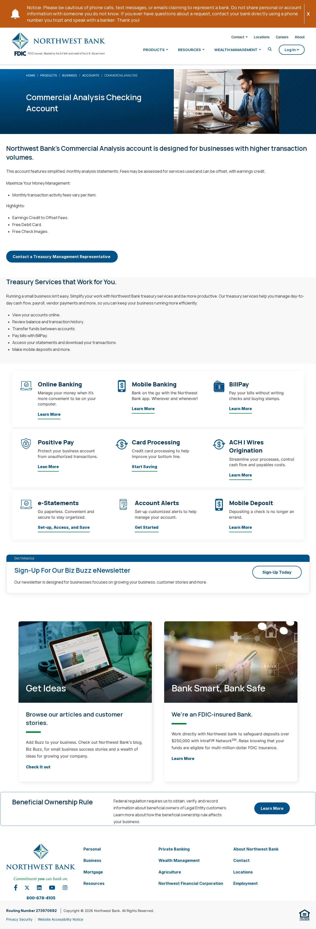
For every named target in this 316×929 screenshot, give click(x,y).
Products (154, 50)
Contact (237, 37)
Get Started (146, 527)
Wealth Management (235, 50)
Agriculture (169, 871)
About (300, 37)
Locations (262, 37)
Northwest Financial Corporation (190, 883)
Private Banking (174, 849)
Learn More (49, 414)
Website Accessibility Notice (60, 919)
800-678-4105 (40, 897)
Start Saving (144, 466)
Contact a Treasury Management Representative (62, 256)
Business (69, 75)
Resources (189, 50)
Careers (282, 37)
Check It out (38, 766)
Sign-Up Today (277, 572)
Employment (245, 883)
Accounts (90, 75)
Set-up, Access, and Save (64, 527)
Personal (92, 849)
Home (30, 75)
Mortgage (93, 871)
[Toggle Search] (270, 49)
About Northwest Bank (255, 849)
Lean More (48, 466)
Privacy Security (19, 919)
